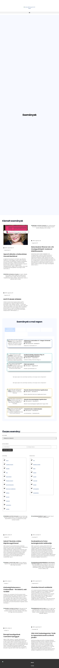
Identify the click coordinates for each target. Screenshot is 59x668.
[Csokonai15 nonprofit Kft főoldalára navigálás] (29, 9)
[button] (29, 13)
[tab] (10, 330)
